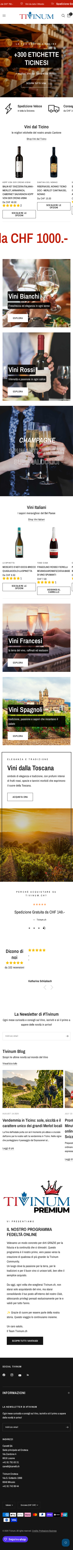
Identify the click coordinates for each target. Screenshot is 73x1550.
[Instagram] (14, 1375)
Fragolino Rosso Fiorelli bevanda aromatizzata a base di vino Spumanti (53, 570)
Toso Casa (42, 563)
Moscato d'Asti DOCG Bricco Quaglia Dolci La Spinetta (19, 569)
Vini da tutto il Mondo (19, 4)
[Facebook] (6, 1375)
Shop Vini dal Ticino (36, 138)
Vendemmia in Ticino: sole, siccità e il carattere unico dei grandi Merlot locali (32, 1122)
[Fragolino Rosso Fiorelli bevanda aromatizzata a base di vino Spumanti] (53, 542)
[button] (36, 83)
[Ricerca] (63, 16)
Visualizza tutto (10, 1063)
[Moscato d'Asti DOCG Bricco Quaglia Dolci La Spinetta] (19, 542)
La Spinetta (9, 563)
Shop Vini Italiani (36, 519)
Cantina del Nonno (47, 182)
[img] (14, 962)
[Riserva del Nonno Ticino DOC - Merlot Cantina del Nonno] (53, 162)
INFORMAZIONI (14, 1392)
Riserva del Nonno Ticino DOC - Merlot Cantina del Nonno (52, 190)
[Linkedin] (30, 1375)
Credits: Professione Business (44, 1530)
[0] (68, 16)
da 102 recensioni (14, 967)
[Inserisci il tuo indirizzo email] (67, 1036)
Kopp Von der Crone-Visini (17, 182)
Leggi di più (8, 1148)
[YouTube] (22, 1375)
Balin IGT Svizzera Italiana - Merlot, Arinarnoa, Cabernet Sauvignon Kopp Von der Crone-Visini (18, 192)
